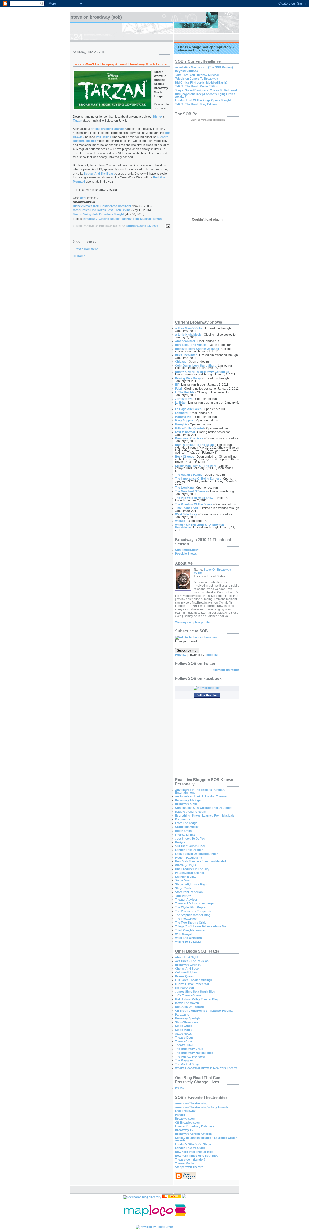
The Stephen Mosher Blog (192, 915)
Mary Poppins (184, 420)
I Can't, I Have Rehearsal (192, 984)
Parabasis (182, 1014)
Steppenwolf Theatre (189, 1167)
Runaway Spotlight (188, 1018)
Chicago (180, 361)
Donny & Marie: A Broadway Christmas (202, 372)
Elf (177, 384)
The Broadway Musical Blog (194, 1053)
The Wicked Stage (187, 1064)
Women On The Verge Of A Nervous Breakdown (199, 526)
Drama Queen (184, 976)
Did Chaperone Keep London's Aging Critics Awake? (205, 95)
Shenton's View (185, 877)
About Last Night (186, 957)
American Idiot (185, 341)
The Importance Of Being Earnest (198, 478)
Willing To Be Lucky (188, 941)
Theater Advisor (186, 899)
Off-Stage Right (185, 865)
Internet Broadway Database (194, 1126)
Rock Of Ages (184, 456)
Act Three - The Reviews (192, 961)
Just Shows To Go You (190, 838)
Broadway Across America (193, 1134)
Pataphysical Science (190, 873)
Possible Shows (186, 553)
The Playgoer (184, 1060)
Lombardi (181, 413)
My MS (179, 1088)
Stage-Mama (183, 1030)
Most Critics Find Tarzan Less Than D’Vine (102, 210)
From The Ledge (186, 823)
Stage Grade (183, 1026)
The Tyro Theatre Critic (190, 922)
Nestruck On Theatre (189, 1007)
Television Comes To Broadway (196, 78)
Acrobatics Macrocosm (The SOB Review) (204, 67)
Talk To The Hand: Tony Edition (196, 104)
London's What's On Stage (193, 1144)
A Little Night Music (188, 334)
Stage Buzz (182, 880)
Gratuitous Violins (187, 827)
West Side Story (186, 514)
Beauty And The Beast (99, 173)
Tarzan (77, 120)
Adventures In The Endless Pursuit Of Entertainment (200, 791)
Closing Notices (109, 219)
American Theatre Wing (191, 1103)
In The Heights (185, 392)
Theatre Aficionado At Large (194, 903)
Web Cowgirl (183, 934)
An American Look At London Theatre (201, 796)
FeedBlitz (211, 655)
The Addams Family (188, 474)
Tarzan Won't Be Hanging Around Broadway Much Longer (120, 64)
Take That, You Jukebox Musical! (197, 75)
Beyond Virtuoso (186, 71)
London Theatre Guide (190, 1148)
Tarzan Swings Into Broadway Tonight (98, 214)
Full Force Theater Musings (193, 980)
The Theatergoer (186, 918)
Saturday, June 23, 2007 (142, 226)
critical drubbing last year (108, 128)
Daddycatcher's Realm (191, 811)
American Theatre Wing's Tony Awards (201, 1107)
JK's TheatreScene (188, 995)
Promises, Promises (189, 438)
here (83, 197)
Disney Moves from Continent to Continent (102, 206)
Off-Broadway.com (188, 1122)
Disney (158, 116)
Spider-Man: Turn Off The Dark (196, 465)
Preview (180, 655)
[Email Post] (167, 226)
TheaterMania (184, 1163)
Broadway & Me (186, 804)
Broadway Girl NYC (188, 965)
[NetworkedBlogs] (207, 687)
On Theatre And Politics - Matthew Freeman (204, 1010)
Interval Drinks (185, 834)
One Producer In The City (192, 869)
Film (136, 219)
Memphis (181, 424)
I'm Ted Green (184, 987)
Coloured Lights (186, 972)
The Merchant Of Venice (191, 491)
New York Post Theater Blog (194, 1152)
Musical (145, 219)
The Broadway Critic (189, 1049)
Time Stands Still (186, 508)
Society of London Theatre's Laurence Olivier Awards (206, 1139)
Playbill (180, 1115)
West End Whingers (188, 938)
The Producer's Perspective (194, 911)
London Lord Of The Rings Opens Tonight (203, 100)
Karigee (180, 842)
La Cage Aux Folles (188, 409)
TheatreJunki (184, 1045)
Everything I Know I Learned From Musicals (204, 815)
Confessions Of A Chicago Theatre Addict (203, 808)
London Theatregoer (189, 850)
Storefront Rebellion (189, 892)
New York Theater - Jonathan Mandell (200, 861)
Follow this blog (207, 695)
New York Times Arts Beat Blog (196, 1155)
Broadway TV (184, 1130)
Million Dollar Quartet (189, 428)
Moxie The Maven (187, 1003)
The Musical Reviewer (190, 1056)
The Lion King (184, 487)
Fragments (182, 819)
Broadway (90, 219)
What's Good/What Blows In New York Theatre (206, 1068)
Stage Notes (183, 1033)
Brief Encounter (186, 355)
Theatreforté (183, 1041)
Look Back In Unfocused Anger (196, 854)
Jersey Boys (184, 399)
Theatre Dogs (184, 1037)
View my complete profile (192, 622)
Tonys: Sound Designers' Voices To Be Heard (206, 90)
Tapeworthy (183, 896)
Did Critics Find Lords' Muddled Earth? (201, 82)
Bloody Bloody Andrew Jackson (197, 349)
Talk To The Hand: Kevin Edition (196, 86)
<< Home (79, 256)
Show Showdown (186, 1022)
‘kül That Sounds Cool (190, 846)
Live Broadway (185, 1111)
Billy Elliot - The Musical (191, 345)
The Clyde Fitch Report (190, 907)
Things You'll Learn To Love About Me (200, 926)
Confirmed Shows (187, 549)
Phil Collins (103, 137)
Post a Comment (86, 249)
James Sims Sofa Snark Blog (195, 991)
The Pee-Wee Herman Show (194, 498)
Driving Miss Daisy (188, 378)
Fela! (178, 388)
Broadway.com (185, 1118)
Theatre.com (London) (190, 1159)
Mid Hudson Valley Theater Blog (196, 999)
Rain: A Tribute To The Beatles (195, 445)
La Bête (180, 402)
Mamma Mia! (184, 417)
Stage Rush (183, 888)
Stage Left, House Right (191, 884)
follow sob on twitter (225, 670)
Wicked (180, 521)
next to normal (185, 432)
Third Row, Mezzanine (190, 930)
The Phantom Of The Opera (193, 504)
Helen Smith (183, 831)
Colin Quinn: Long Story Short (195, 365)
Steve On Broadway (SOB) (96, 17)
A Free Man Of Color (189, 328)
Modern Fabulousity (188, 857)
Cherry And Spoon (187, 968)
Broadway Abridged (188, 800)
